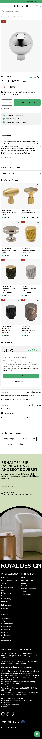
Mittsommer (5, 629)
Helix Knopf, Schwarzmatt (6, 329)
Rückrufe (4, 608)
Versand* (4, 583)
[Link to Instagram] (8, 714)
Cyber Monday (6, 638)
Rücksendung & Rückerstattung (7, 586)
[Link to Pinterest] (13, 714)
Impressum (5, 596)
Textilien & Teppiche (28, 588)
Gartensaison (6, 626)
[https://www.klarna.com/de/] (16, 722)
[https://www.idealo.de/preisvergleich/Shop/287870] (23, 722)
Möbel (23, 577)
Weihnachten (6, 641)
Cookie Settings (21, 381)
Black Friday (5, 635)
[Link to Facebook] (3, 714)
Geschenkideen (7, 624)
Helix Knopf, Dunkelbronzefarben (28, 329)
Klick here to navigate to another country (16, 667)
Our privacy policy (25, 368)
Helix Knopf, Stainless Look (29, 289)
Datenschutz (6, 593)
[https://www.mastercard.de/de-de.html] (10, 721)
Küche (23, 591)
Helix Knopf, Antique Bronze (8, 289)
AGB (2, 590)
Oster (3, 621)
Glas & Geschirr (26, 586)
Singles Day (5, 632)
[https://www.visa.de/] (4, 722)
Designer (4, 601)
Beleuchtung (25, 583)
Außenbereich (26, 594)
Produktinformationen (10, 167)
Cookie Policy (6, 598)
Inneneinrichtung (27, 580)
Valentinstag (6, 618)
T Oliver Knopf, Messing (9, 212)
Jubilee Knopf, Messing (29, 212)
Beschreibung (7, 135)
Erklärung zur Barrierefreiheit (6, 605)
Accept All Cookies (21, 376)
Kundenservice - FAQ (9, 580)
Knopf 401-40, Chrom (9, 250)
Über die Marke (7, 173)
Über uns (4, 577)
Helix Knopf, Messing (28, 250)
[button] (37, 6)
